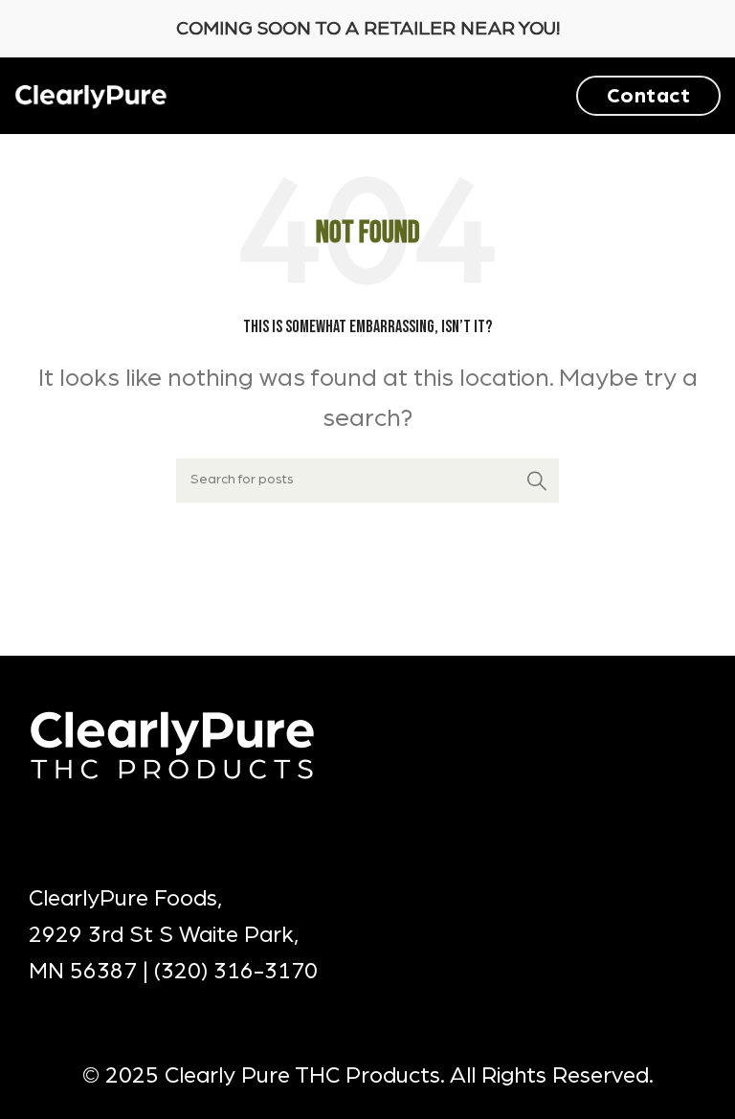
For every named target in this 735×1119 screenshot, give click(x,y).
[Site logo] (90, 94)
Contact (649, 95)
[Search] (537, 481)
